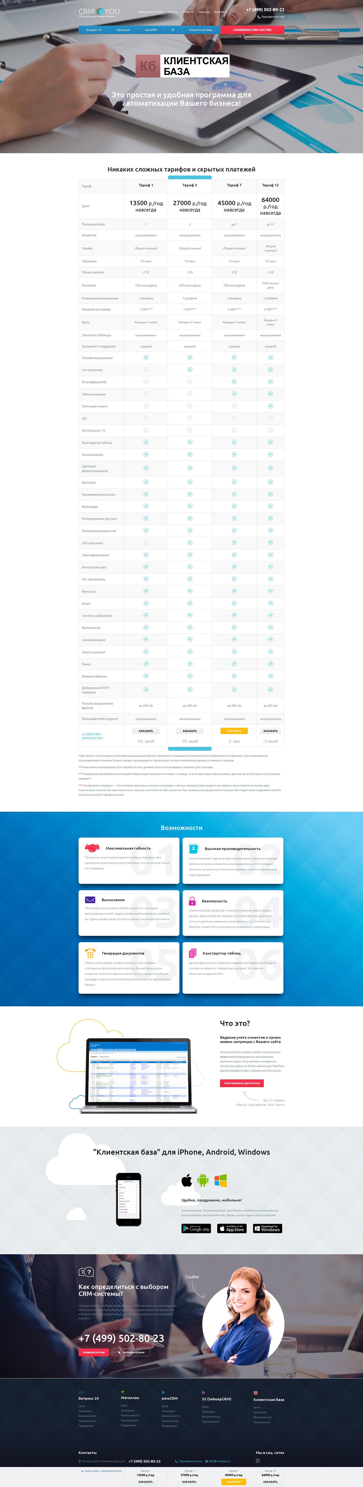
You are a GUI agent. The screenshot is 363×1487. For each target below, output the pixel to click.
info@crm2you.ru (219, 1461)
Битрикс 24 (93, 30)
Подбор (173, 11)
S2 (173, 30)
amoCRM (151, 30)
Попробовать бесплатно (242, 1083)
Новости (188, 11)
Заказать (146, 730)
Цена (82, 1406)
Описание (85, 1411)
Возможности (88, 1415)
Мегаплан (123, 30)
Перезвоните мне (190, 1461)
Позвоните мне (94, 1352)
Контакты (220, 11)
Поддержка (86, 1425)
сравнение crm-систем (252, 30)
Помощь (204, 11)
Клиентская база (200, 30)
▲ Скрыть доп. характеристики (101, 1470)
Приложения (87, 1420)
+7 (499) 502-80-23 (265, 9)
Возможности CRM (150, 11)
